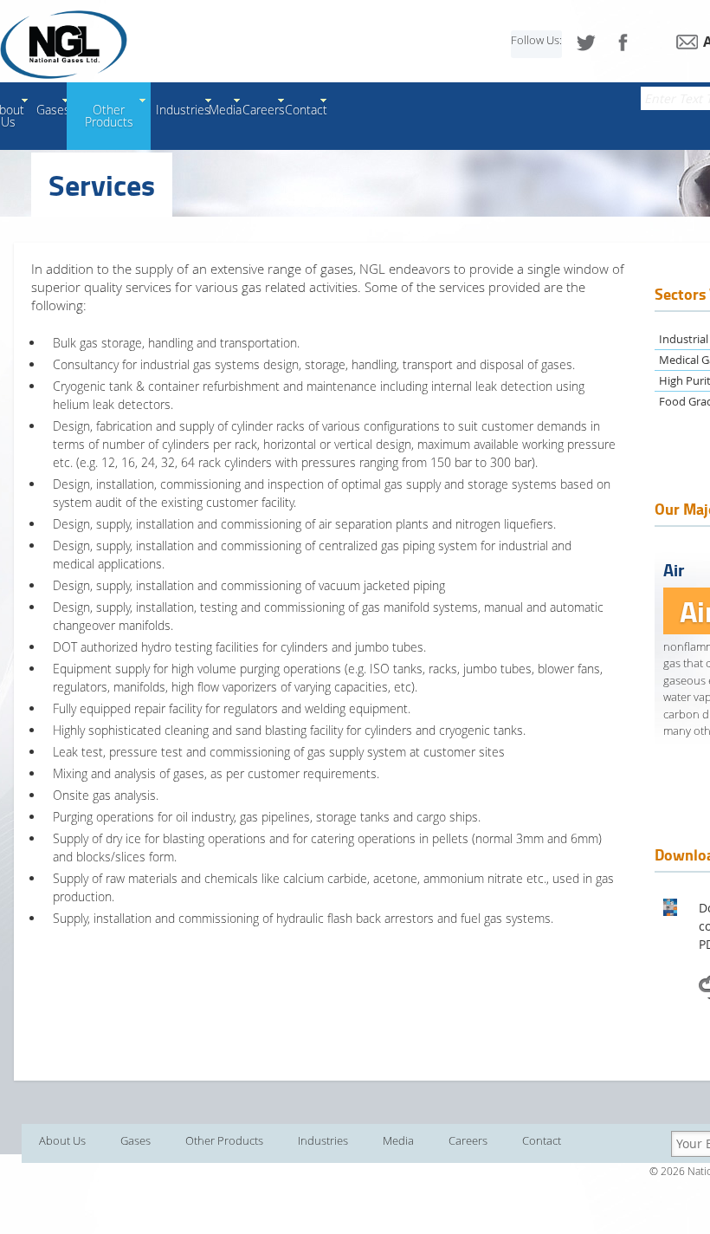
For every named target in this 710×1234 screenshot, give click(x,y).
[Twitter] (586, 42)
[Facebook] (622, 42)
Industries (183, 109)
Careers (263, 109)
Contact (306, 109)
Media (225, 109)
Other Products (109, 115)
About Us (62, 1140)
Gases (53, 109)
